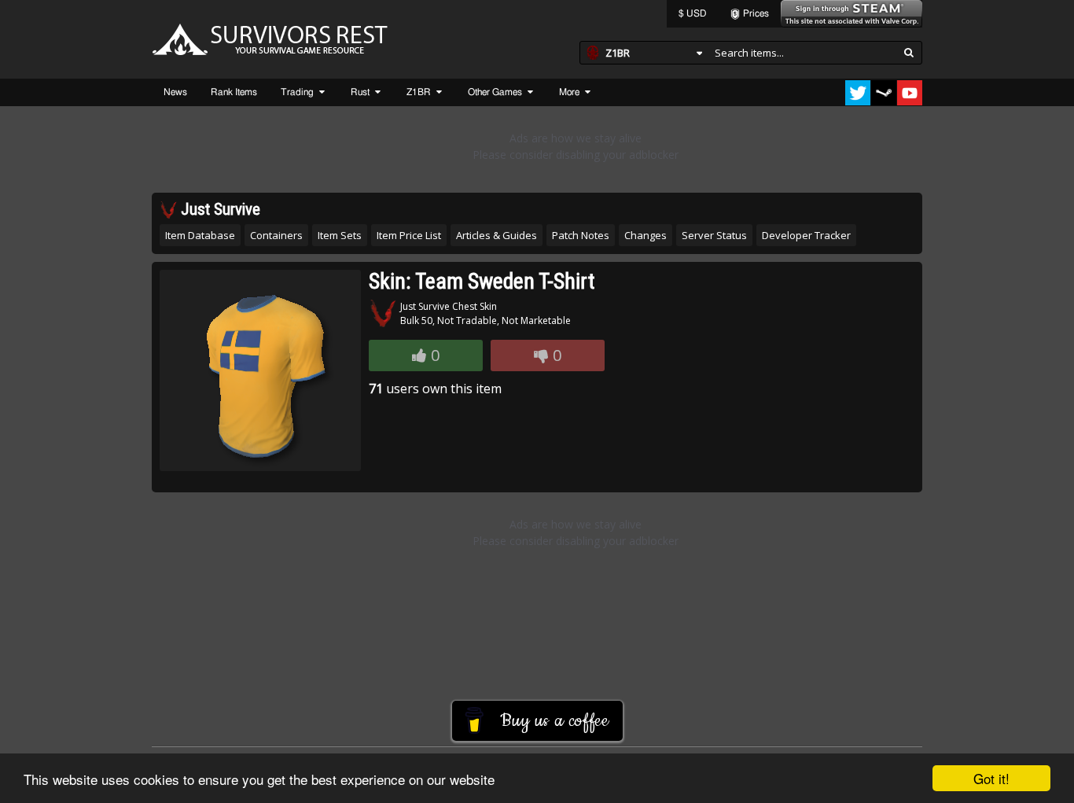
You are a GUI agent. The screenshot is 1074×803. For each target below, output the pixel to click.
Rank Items (234, 92)
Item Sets (340, 235)
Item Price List (409, 235)
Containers (276, 235)
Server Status (714, 235)
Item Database (200, 235)
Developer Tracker (806, 235)
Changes (645, 235)
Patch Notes (580, 235)
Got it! (991, 778)
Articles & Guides (496, 235)
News (175, 92)
